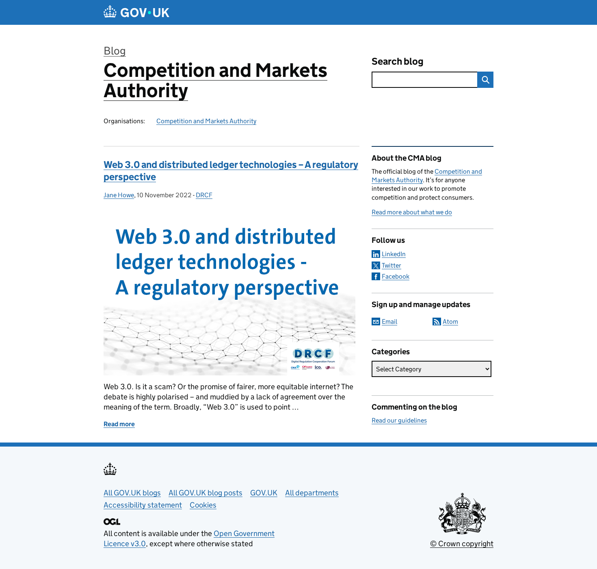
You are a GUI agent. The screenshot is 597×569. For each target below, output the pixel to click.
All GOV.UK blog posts (205, 492)
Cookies (203, 505)
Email (389, 321)
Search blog (398, 61)
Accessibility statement (143, 505)
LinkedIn (394, 254)
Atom (450, 321)
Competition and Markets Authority (215, 80)
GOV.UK (263, 492)
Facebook (395, 276)
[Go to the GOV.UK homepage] (136, 12)
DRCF (204, 195)
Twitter (391, 265)
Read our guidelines (399, 420)
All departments (312, 492)
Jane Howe (119, 195)
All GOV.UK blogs (132, 492)
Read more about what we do (412, 212)
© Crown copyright (461, 543)
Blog (115, 50)
